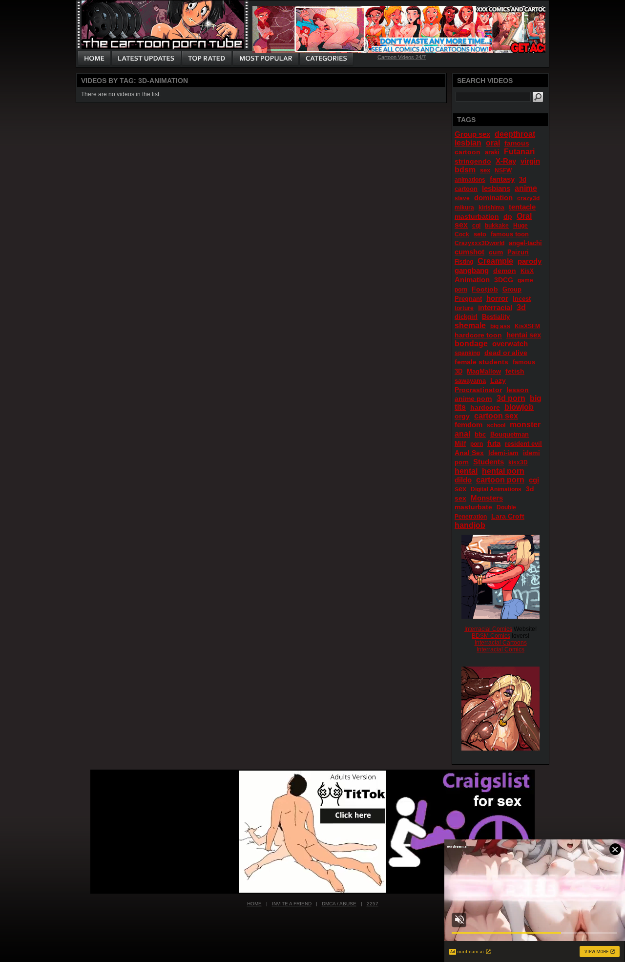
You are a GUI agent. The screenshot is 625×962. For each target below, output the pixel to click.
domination (493, 197)
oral (493, 143)
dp (507, 216)
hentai (466, 471)
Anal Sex (469, 453)
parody (530, 261)
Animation (472, 279)
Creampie (495, 261)
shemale (470, 325)
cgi (476, 225)
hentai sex (523, 335)
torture (464, 308)
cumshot (469, 252)
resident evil (523, 443)
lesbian (468, 143)
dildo (463, 480)
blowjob (519, 407)
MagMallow (484, 371)
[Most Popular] (265, 58)
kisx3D (518, 462)
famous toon (510, 234)
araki (492, 152)
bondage (471, 343)
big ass (500, 326)
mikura (464, 207)
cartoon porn (500, 480)
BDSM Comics (491, 635)
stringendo (473, 161)
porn (476, 443)
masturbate (473, 507)
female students (481, 362)
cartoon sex (496, 416)
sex (485, 170)
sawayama (470, 380)
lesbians (496, 188)
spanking (467, 353)
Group (511, 289)
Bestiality (496, 316)
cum (496, 252)
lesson (517, 390)
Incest (522, 298)
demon (504, 270)
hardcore (485, 407)
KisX (527, 271)
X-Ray (506, 161)
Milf (460, 443)
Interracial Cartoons (501, 642)
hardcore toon (478, 335)
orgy (462, 416)
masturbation (477, 216)
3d (521, 307)
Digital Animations (496, 489)
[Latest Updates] (146, 58)
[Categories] (326, 58)
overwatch (510, 343)
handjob (470, 525)
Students (488, 462)
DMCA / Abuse (339, 903)
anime (526, 188)
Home (254, 903)
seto (480, 234)
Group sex (472, 134)
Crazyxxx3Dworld (479, 243)
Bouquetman (509, 434)
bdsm (465, 170)
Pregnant (468, 298)
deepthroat (515, 134)
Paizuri (518, 252)
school (496, 425)
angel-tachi (525, 243)
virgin (530, 161)
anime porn (473, 398)
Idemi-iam (503, 453)
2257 (372, 903)
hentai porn (503, 471)
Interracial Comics (488, 629)
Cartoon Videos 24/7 (401, 57)
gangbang (472, 270)
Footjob (485, 289)
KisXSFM (527, 326)
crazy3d (528, 198)
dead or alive (505, 352)
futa (493, 443)
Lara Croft (507, 516)
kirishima (491, 207)
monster (525, 424)
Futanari (519, 151)
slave (462, 198)
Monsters (487, 498)
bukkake (497, 225)
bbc (480, 434)
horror (497, 298)
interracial (495, 307)
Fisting (464, 261)
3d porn (511, 398)
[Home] (94, 58)
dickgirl (466, 316)
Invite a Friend (292, 903)
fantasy (502, 179)
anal (462, 434)
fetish (514, 371)
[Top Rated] (206, 58)
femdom (468, 424)
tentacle (522, 207)
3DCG (503, 280)
